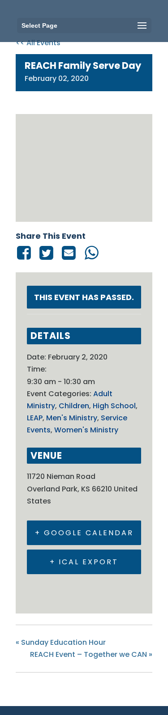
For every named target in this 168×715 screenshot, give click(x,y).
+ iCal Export (84, 562)
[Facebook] (25, 253)
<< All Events (38, 43)
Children (74, 406)
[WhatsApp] (91, 253)
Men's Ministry (71, 418)
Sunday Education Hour (61, 642)
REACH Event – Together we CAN (91, 654)
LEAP (35, 418)
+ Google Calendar (84, 533)
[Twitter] (46, 253)
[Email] (69, 253)
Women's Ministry (86, 430)
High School (114, 406)
